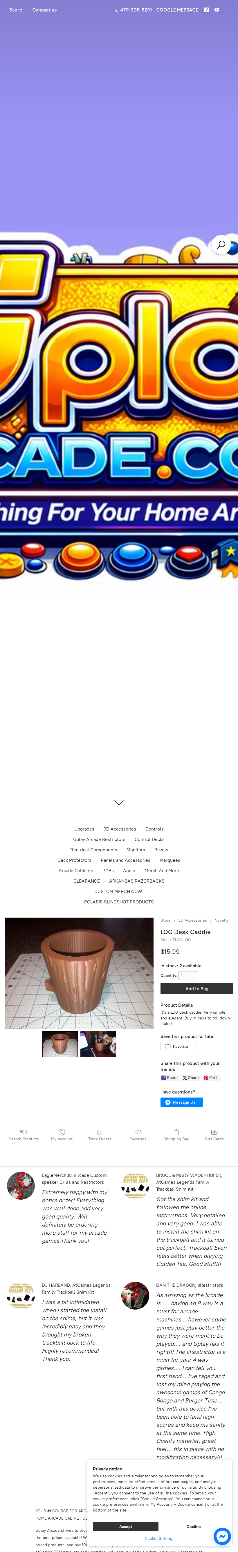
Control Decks (150, 839)
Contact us (44, 10)
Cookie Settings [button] (159, 1538)
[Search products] (221, 245)
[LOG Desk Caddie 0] (60, 1044)
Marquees (170, 860)
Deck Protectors (74, 860)
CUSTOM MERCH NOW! (119, 891)
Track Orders (99, 1139)
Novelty (221, 920)
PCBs (108, 870)
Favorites (138, 1139)
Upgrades (84, 829)
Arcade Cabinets (76, 870)
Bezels (161, 850)
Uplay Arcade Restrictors (99, 839)
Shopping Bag (176, 1139)
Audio (129, 870)
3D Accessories (120, 829)
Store (15, 10)
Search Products (24, 1139)
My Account (62, 1139)
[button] (178, 1046)
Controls (154, 829)
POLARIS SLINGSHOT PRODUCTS (119, 902)
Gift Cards (214, 1139)
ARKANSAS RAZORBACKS (137, 881)
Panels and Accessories (125, 860)
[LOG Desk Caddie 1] (98, 1044)
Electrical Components (93, 850)
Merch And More (162, 870)
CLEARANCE (86, 881)
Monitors (136, 850)
